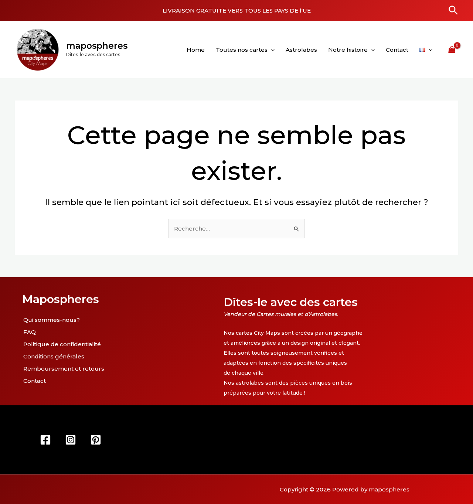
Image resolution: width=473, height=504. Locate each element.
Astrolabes (301, 49)
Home (196, 49)
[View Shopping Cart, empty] (452, 49)
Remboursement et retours (63, 368)
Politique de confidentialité (62, 344)
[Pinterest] (95, 439)
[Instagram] (70, 439)
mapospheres (96, 46)
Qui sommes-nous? (51, 319)
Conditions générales (53, 356)
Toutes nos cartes (242, 49)
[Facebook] (45, 439)
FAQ (29, 332)
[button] (453, 11)
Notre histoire (348, 49)
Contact (397, 49)
